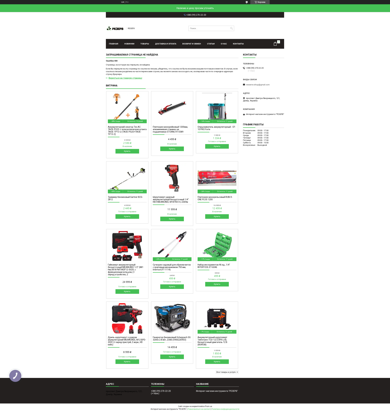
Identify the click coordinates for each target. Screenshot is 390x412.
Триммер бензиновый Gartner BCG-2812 (125, 198)
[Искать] (231, 28)
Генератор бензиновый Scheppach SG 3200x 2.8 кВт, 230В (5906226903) (172, 338)
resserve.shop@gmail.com (258, 85)
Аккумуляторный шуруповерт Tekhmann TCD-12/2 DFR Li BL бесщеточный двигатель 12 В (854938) (212, 341)
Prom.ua (208, 406)
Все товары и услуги (226, 372)
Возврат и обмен (191, 44)
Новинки (129, 44)
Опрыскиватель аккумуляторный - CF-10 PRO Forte (217, 128)
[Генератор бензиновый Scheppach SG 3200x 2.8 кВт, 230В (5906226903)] (172, 318)
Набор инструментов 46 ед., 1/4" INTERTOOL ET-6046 (214, 266)
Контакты (238, 44)
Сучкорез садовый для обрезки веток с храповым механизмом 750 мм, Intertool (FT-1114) (172, 267)
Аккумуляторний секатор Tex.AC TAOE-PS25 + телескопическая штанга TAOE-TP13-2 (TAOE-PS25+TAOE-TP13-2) (127, 130)
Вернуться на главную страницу (125, 78)
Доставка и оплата (165, 44)
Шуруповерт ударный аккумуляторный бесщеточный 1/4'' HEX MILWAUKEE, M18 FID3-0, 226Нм (171, 199)
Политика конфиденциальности (225, 409)
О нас (224, 44)
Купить (127, 151)
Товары (144, 44)
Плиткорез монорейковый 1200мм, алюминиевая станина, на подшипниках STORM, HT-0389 (170, 129)
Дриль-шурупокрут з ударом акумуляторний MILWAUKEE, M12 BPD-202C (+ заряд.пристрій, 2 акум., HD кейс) (127, 341)
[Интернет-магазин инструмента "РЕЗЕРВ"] (115, 28)
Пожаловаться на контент (199, 409)
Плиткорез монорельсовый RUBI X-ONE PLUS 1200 (215, 198)
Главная (113, 44)
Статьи (211, 44)
